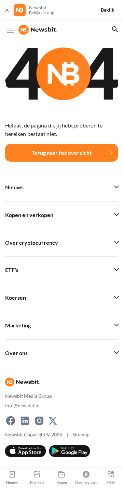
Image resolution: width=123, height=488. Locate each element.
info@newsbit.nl (22, 405)
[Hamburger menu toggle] (10, 30)
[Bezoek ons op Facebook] (10, 420)
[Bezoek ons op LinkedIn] (24, 420)
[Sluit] (7, 10)
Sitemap (81, 434)
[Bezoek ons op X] (52, 420)
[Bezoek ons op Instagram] (39, 420)
